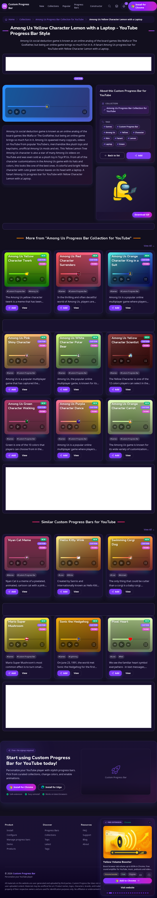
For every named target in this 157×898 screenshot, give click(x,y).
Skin (107, 138)
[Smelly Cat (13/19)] (135, 893)
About (86, 844)
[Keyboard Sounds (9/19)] (126, 893)
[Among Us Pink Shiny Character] (27, 351)
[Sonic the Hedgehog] (78, 635)
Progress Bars (78, 6)
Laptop (108, 144)
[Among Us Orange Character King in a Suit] (130, 269)
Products (11, 848)
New (41, 6)
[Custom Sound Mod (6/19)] (120, 893)
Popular (67, 6)
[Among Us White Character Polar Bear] (78, 351)
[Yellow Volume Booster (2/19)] (109, 893)
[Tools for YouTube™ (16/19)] (141, 893)
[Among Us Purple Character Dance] (78, 417)
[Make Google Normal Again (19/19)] (147, 893)
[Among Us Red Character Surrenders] (78, 269)
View (24, 307)
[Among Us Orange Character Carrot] (130, 417)
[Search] (109, 6)
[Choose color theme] (117, 6)
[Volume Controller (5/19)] (117, 893)
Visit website (127, 887)
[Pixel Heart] (130, 635)
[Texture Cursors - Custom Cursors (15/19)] (139, 893)
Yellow (124, 132)
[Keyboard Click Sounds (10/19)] (128, 893)
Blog (85, 839)
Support (87, 834)
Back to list (114, 155)
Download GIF (142, 214)
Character (138, 132)
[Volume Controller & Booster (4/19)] (115, 893)
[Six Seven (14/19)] (137, 893)
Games (108, 126)
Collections (53, 6)
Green (121, 144)
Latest (48, 844)
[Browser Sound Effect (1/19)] (107, 893)
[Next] (23, 111)
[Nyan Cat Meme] (27, 553)
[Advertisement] (78, 64)
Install (10, 830)
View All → (149, 245)
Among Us (109, 132)
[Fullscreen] (84, 111)
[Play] (17, 112)
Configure (12, 834)
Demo (10, 844)
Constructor (96, 6)
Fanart (119, 138)
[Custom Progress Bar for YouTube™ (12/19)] (132, 893)
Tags (47, 848)
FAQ (85, 830)
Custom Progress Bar (127, 126)
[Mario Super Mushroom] (27, 635)
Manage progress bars (18, 839)
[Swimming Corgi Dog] (130, 553)
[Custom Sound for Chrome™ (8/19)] (124, 893)
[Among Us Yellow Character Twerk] (27, 269)
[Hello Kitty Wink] (78, 553)
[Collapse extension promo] (150, 822)
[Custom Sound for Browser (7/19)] (122, 893)
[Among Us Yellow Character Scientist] (130, 351)
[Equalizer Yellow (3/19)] (112, 893)
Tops (47, 839)
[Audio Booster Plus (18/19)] (145, 893)
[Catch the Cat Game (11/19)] (130, 893)
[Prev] (10, 111)
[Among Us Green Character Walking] (27, 417)
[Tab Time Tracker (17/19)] (143, 893)
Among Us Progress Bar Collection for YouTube (127, 110)
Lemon (132, 138)
